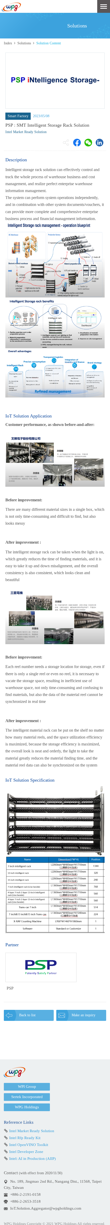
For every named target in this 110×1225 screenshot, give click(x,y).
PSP (10, 988)
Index (8, 43)
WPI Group (27, 1086)
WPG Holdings (27, 1107)
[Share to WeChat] (88, 142)
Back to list (27, 1015)
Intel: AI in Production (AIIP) (32, 1159)
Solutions (24, 43)
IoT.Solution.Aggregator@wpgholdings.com (45, 1208)
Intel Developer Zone (26, 1152)
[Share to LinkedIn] (99, 142)
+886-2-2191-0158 (25, 1194)
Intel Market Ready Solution (31, 1131)
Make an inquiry (83, 1015)
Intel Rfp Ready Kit (24, 1138)
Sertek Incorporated (27, 1097)
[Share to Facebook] (77, 142)
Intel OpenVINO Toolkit (28, 1145)
